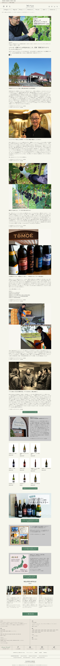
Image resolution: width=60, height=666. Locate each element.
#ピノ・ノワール (10, 607)
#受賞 (19, 45)
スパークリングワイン (14, 622)
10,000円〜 (39, 632)
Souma (5, 640)
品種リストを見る (34, 626)
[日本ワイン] (36, 606)
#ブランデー (30, 607)
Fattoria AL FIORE (9, 640)
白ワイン (5, 622)
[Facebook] (7, 6)
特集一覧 (9, 12)
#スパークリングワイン (32, 606)
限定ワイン (12, 623)
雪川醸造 (1, 640)
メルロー (55, 623)
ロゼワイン (8, 622)
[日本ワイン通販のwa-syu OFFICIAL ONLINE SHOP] (30, 6)
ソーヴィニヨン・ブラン (39, 623)
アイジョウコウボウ (3, 641)
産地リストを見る (3, 635)
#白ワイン (32, 43)
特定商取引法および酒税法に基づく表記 (19, 652)
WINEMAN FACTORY (16, 640)
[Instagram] (3, 6)
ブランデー (16, 623)
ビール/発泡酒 (20, 623)
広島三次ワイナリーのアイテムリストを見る (30, 488)
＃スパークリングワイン (42, 43)
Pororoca (33, 657)
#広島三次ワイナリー (16, 43)
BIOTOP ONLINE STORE (26, 657)
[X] (9, 6)
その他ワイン (8, 623)
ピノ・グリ (51, 623)
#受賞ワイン (16, 45)
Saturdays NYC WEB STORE (17, 657)
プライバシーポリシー (29, 652)
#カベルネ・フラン (16, 607)
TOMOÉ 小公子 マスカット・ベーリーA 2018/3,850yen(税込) (18, 296)
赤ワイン (1, 622)
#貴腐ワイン (12, 45)
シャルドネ (33, 623)
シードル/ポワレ (2, 623)
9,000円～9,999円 (34, 632)
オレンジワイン (20, 622)
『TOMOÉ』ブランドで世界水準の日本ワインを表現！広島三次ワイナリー (30, 521)
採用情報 (45, 652)
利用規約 (36, 652)
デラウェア (45, 623)
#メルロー (10, 606)
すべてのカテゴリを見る (3, 626)
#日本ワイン (11, 43)
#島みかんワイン (47, 606)
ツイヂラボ (21, 640)
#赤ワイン (28, 43)
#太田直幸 (21, 43)
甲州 (48, 623)
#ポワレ (41, 607)
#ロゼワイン (36, 43)
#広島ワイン (25, 43)
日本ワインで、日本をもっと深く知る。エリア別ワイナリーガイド (30, 577)
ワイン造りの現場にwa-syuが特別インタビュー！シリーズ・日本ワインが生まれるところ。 (30, 549)
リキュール (24, 623)
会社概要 (40, 652)
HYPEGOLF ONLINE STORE (40, 657)
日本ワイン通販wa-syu (5, 12)
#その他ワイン (42, 606)
